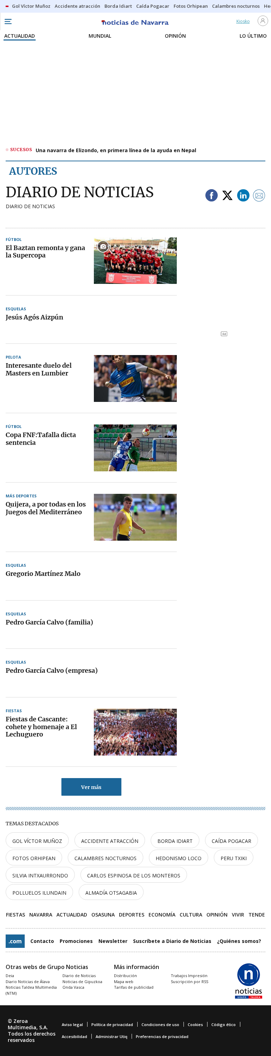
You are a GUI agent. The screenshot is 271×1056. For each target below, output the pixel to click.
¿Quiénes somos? (239, 941)
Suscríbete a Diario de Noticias (172, 941)
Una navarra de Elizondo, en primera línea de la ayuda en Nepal (116, 150)
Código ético (223, 1024)
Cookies (195, 1024)
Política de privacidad (112, 1024)
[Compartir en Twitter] (227, 196)
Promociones (76, 941)
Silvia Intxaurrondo (40, 875)
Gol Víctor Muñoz (37, 841)
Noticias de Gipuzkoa (82, 981)
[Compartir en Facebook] (211, 196)
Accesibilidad (74, 1036)
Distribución (125, 975)
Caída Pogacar (231, 841)
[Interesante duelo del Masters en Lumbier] (135, 378)
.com (15, 941)
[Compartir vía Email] (259, 196)
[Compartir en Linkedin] (243, 196)
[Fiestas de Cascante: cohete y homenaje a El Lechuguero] (135, 732)
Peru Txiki (234, 858)
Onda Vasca (73, 987)
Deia (10, 975)
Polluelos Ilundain (39, 892)
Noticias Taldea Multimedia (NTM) (31, 990)
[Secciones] (8, 21)
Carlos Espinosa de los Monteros (133, 875)
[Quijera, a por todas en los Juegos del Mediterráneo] (135, 517)
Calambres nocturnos (105, 858)
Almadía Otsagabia (111, 892)
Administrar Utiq (111, 1036)
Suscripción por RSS (189, 981)
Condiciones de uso (160, 1024)
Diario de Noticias (79, 975)
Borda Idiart (175, 841)
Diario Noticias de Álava (28, 981)
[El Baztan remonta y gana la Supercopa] (135, 260)
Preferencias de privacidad (162, 1036)
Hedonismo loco (178, 858)
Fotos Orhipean (33, 858)
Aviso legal (72, 1024)
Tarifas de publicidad (133, 987)
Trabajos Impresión (189, 975)
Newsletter (112, 941)
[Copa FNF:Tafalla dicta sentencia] (135, 447)
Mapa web (123, 981)
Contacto (42, 941)
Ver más (91, 787)
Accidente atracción (109, 841)
